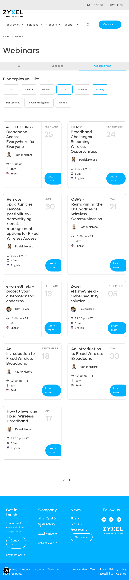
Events (75, 524)
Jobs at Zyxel (46, 543)
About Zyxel (45, 518)
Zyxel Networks (48, 533)
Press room (77, 529)
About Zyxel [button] (14, 24)
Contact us (110, 24)
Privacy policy (117, 569)
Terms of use (98, 569)
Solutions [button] (34, 24)
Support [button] (71, 24)
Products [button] (53, 24)
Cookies (121, 573)
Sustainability (46, 524)
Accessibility (105, 573)
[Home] (13, 13)
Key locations (14, 555)
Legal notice (79, 569)
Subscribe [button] (81, 537)
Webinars (20, 36)
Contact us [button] (15, 542)
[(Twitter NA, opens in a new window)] (111, 520)
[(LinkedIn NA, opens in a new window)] (103, 520)
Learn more (51, 178)
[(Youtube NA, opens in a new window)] (119, 520)
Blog (73, 518)
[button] (88, 24)
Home (6, 36)
